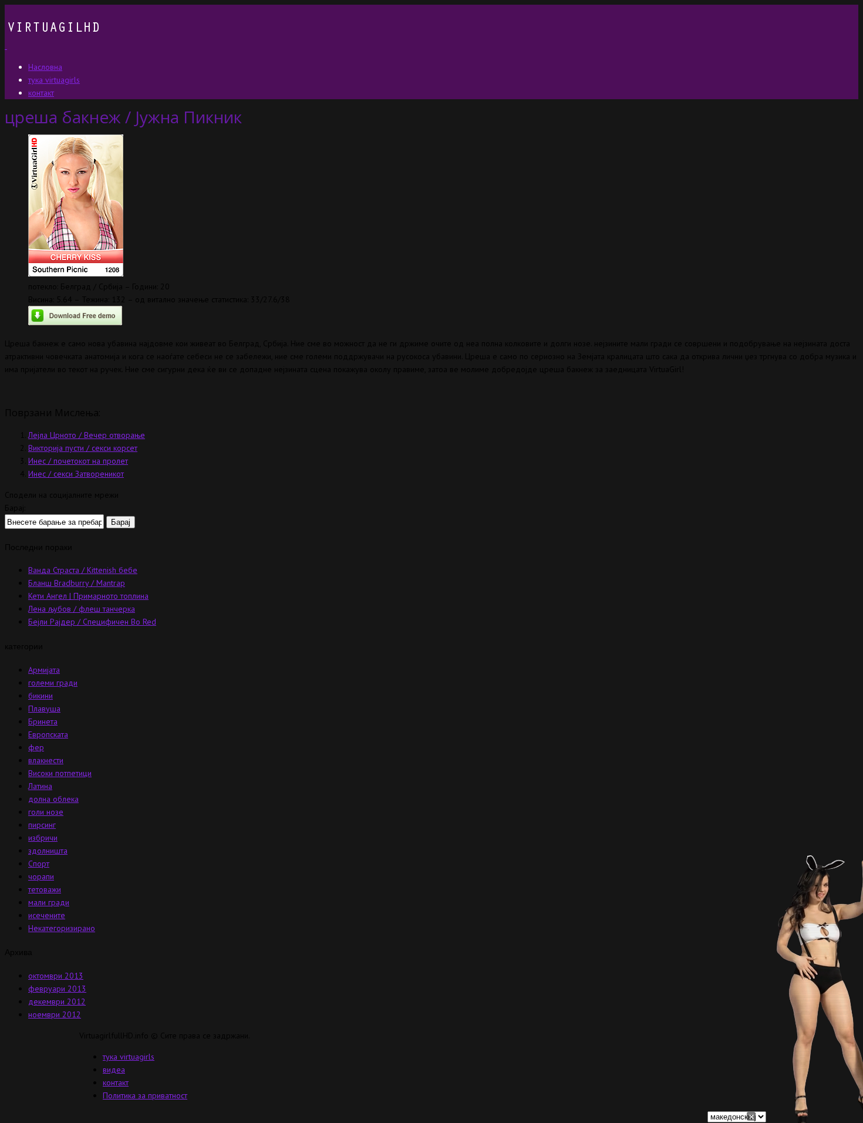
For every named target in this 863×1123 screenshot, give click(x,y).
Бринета (43, 721)
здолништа (48, 850)
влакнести (45, 760)
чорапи (41, 876)
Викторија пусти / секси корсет (82, 448)
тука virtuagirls (128, 1056)
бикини (40, 695)
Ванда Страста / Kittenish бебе (82, 570)
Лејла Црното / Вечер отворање (86, 435)
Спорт (38, 863)
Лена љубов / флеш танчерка (81, 608)
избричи (43, 837)
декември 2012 (57, 1001)
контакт (116, 1082)
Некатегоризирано (61, 928)
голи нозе (45, 812)
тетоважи (44, 889)
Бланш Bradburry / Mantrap (76, 583)
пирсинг (42, 825)
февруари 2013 (57, 988)
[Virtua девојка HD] (52, 46)
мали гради (48, 902)
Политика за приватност (145, 1095)
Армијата (44, 670)
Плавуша (44, 708)
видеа (114, 1069)
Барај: (15, 508)
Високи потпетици (60, 773)
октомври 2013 (55, 975)
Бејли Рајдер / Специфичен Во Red (92, 621)
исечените (46, 915)
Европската (48, 734)
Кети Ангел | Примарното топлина (88, 596)
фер (36, 747)
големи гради (52, 682)
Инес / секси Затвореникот (76, 473)
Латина (40, 786)
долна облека (53, 799)
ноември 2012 (54, 1014)
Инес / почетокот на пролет (78, 461)
